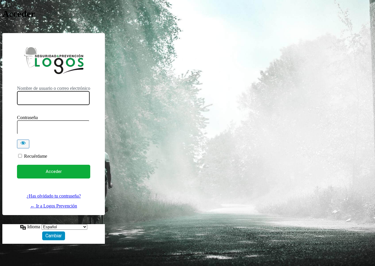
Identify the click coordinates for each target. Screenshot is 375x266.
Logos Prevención (53, 60)
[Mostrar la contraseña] (23, 144)
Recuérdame (35, 156)
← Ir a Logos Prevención (53, 205)
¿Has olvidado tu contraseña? (54, 195)
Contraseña (27, 117)
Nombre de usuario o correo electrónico (53, 88)
